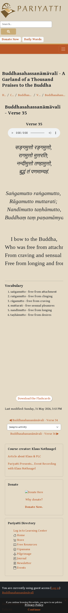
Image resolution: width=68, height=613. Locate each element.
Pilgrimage (24, 554)
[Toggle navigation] (63, 49)
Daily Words (32, 39)
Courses (12, 95)
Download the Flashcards (34, 398)
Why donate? (34, 499)
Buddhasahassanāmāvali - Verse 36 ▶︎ (34, 434)
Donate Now (10, 39)
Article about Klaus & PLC (24, 456)
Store (20, 540)
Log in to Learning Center (30, 530)
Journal (21, 558)
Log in (55, 588)
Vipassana (23, 549)
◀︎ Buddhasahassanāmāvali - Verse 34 (33, 420)
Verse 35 (38, 95)
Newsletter (24, 563)
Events (21, 567)
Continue (34, 609)
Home (4, 95)
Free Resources (27, 544)
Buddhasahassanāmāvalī (25, 95)
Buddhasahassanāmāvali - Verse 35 (55, 95)
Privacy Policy (34, 605)
